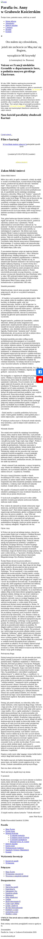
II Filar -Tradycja (12, 906)
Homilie (8, 30)
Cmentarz (9, 27)
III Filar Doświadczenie (14, 908)
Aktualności (10, 23)
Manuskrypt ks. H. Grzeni (19, 842)
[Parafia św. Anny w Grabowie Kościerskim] (4, 2)
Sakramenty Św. (11, 891)
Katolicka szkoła (12, 893)
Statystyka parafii (12, 887)
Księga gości (10, 846)
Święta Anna (10, 831)
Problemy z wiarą (12, 910)
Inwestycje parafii (12, 861)
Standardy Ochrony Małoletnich (17, 850)
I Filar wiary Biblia (12, 903)
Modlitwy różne (11, 914)
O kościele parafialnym (18, 840)
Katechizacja (10, 889)
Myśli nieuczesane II (13, 901)
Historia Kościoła (12, 833)
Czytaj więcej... (6, 135)
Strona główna (11, 21)
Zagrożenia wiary (12, 912)
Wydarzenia (10, 863)
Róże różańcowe (12, 897)
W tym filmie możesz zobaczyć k (15, 144)
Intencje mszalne (12, 25)
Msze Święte (10, 829)
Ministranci (10, 895)
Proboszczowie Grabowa (15, 848)
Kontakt (8, 32)
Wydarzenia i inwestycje (14, 874)
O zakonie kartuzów (17, 835)
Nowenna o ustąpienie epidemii (17, 876)
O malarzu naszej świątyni (19, 837)
